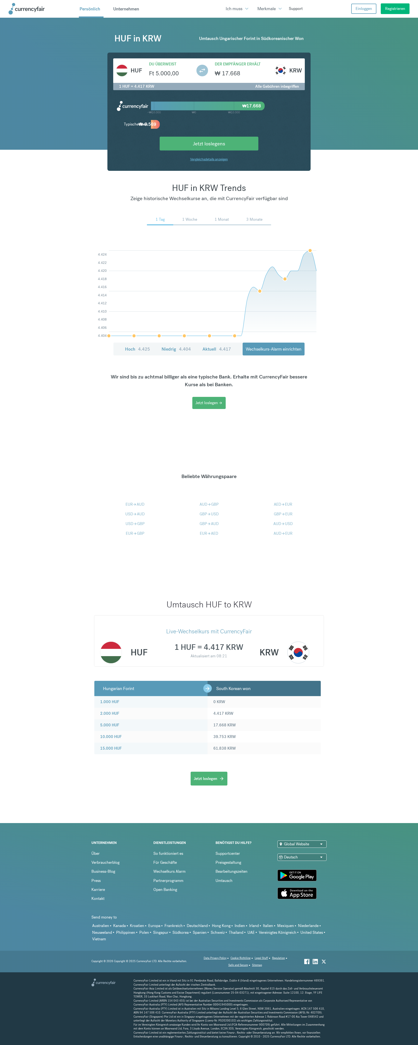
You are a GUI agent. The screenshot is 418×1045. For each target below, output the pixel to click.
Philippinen (125, 932)
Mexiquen (285, 925)
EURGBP (135, 533)
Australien (100, 925)
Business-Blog (103, 871)
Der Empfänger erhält (238, 64)
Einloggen (364, 8)
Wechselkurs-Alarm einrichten (273, 349)
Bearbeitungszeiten (231, 871)
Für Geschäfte (165, 862)
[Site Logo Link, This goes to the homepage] (41, 9)
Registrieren (395, 8)
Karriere (98, 889)
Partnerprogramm (168, 880)
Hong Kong (221, 925)
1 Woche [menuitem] (189, 219)
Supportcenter (228, 853)
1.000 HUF (109, 701)
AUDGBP (209, 504)
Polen (144, 932)
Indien (240, 925)
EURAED (209, 533)
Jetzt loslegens (209, 143)
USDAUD (135, 514)
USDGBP (135, 523)
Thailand (236, 932)
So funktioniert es (168, 853)
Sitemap (257, 965)
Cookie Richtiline (241, 958)
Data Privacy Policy (215, 958)
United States (311, 932)
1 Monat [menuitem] (222, 219)
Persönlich (90, 9)
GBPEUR (283, 514)
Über (95, 853)
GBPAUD (209, 523)
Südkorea (180, 932)
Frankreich (173, 925)
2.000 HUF (109, 713)
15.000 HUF (111, 748)
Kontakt (97, 898)
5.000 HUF (109, 725)
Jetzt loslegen (209, 402)
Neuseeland (102, 932)
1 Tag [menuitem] (160, 219)
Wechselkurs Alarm (169, 871)
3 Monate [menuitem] (254, 219)
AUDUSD (283, 523)
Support (296, 8)
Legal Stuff (261, 958)
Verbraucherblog (105, 862)
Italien (268, 925)
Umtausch (224, 880)
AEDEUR (283, 504)
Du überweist (162, 64)
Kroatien (137, 925)
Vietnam (99, 939)
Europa (154, 925)
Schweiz (218, 932)
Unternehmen (126, 9)
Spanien (200, 932)
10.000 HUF (111, 736)
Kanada (119, 925)
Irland (254, 925)
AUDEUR (283, 533)
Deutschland (197, 925)
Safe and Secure (238, 965)
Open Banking (165, 889)
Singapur (160, 932)
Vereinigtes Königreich (277, 932)
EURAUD (135, 504)
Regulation (278, 958)
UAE (251, 932)
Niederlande (308, 925)
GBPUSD (209, 514)
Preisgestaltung (228, 862)
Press (96, 880)
